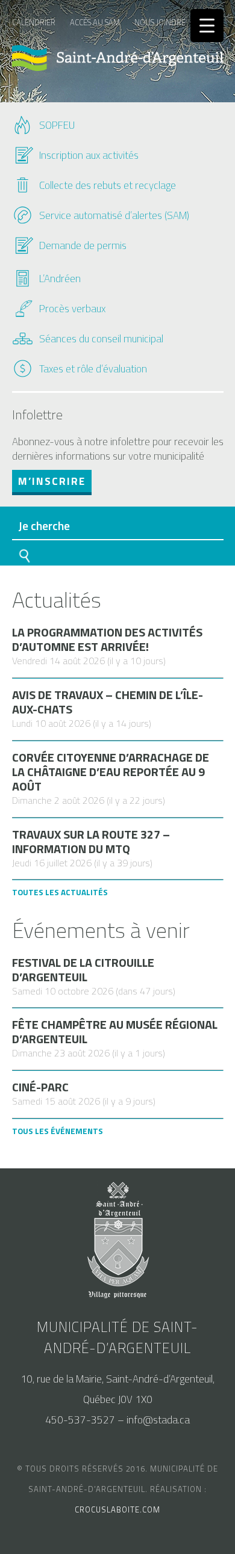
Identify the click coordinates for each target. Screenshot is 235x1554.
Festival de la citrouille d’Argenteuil (83, 969)
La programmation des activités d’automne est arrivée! (107, 639)
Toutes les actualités (60, 892)
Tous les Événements (57, 1131)
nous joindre (160, 22)
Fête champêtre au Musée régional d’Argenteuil (115, 1031)
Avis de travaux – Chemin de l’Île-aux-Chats (107, 702)
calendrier (33, 22)
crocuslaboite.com (117, 1509)
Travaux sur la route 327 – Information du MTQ (91, 841)
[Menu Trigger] (207, 25)
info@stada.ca (158, 1420)
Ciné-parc (40, 1087)
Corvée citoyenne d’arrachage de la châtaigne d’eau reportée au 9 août (110, 772)
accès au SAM (95, 22)
